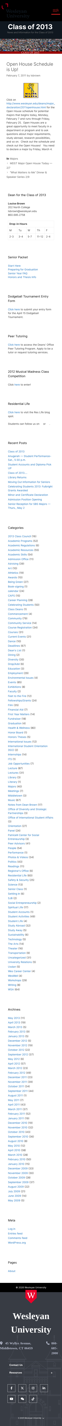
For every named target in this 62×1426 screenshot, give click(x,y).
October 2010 (16, 1131)
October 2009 (16, 1177)
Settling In (14, 893)
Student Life (15, 921)
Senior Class (15, 889)
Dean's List (14, 650)
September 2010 (18, 1136)
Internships (14, 754)
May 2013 (14, 1018)
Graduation (15, 723)
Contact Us (16, 1365)
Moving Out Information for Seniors (29, 482)
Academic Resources (20, 550)
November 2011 (17, 1081)
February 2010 (16, 1159)
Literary (12, 781)
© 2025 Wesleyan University (29, 1418)
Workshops (14, 980)
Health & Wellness (19, 727)
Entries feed (15, 1233)
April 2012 (14, 1063)
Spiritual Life (15, 907)
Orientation (14, 825)
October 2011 (16, 1086)
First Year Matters (18, 714)
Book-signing (16, 586)
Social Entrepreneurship (22, 902)
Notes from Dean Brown (22, 804)
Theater (12, 948)
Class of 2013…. (17, 472)
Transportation (17, 952)
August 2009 (16, 1186)
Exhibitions (14, 686)
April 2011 (14, 1104)
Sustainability (16, 934)
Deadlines (14, 645)
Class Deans (15, 609)
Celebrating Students (21, 604)
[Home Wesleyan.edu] (31, 1296)
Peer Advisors (16, 843)
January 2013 (16, 1036)
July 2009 (14, 1191)
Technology (15, 939)
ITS (10, 759)
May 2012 (14, 1058)
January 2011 (16, 1118)
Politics (12, 861)
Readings (13, 866)
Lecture (12, 768)
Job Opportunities (19, 763)
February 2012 (16, 1072)
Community (15, 618)
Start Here (14, 265)
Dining (11, 654)
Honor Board (15, 732)
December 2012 (17, 1040)
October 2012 (16, 1049)
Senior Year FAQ (17, 273)
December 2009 (18, 1168)
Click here (14, 309)
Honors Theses (17, 737)
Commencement (18, 613)
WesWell (13, 975)
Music (11, 800)
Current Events (17, 636)
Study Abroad (16, 925)
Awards (12, 577)
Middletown (15, 795)
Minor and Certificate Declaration (28, 494)
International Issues (19, 741)
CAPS (11, 595)
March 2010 (15, 1154)
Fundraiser (14, 718)
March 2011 (15, 1109)
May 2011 (13, 1100)
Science (12, 884)
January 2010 (16, 1163)
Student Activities (18, 916)
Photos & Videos (18, 857)
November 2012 (17, 1045)
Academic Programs (20, 540)
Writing (12, 984)
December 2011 (17, 1077)
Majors (14, 158)
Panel (11, 830)
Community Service (19, 623)
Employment (15, 673)
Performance (16, 852)
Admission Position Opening (25, 499)
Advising (13, 563)
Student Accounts (19, 911)
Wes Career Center (19, 971)
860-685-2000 (54, 1348)
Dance (12, 641)
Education (14, 668)
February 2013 (16, 1031)
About (11, 1271)
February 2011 (16, 1113)
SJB (10, 898)
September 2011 (18, 1091)
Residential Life (17, 875)
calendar (13, 591)
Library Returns (17, 477)
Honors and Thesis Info (22, 277)
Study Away (15, 930)
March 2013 (15, 1027)
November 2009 (18, 1173)
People (12, 848)
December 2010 (17, 1122)
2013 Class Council (19, 536)
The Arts (13, 943)
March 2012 (15, 1068)
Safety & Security (18, 879)
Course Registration (20, 627)
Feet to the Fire (17, 696)
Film (10, 705)
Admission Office (18, 559)
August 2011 (15, 1095)
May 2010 (14, 1145)
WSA (11, 989)
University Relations (20, 962)
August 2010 (15, 1141)
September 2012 (18, 1054)
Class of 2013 (30, 27)
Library (12, 777)
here (17, 384)
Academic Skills (17, 554)
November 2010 (17, 1127)
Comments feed (17, 1238)
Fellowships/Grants (19, 700)
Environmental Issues (21, 677)
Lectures (13, 772)
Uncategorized (17, 957)
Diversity (13, 659)
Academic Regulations (21, 545)
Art (10, 568)
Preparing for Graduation (23, 269)
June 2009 (14, 1195)
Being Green (15, 581)
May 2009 (14, 1200)
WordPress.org (17, 1242)
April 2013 (14, 1022)
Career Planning (17, 600)
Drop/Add (14, 664)
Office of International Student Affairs (30, 817)
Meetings (13, 790)
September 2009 (18, 1182)
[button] (55, 10)
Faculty (12, 691)
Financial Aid (15, 709)
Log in (11, 1228)
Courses (13, 632)
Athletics (13, 572)
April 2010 (14, 1150)
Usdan (12, 966)
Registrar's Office (18, 870)
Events (12, 682)
